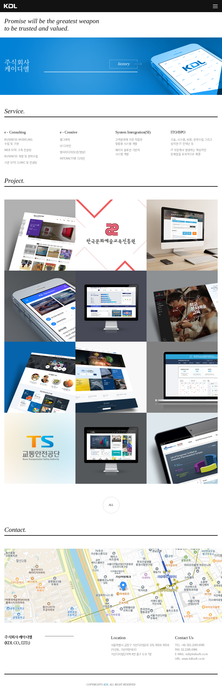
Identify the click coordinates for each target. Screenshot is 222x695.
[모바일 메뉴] (215, 6)
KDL (12, 6)
